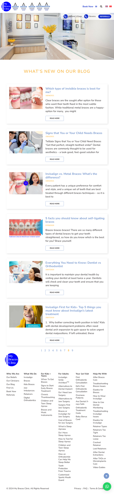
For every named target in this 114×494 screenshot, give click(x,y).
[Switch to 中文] (110, 6)
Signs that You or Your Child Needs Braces (73, 133)
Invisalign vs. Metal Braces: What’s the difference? (71, 175)
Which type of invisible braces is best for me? (72, 90)
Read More (55, 118)
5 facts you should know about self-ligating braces (75, 220)
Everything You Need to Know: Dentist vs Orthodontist (73, 264)
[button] (96, 6)
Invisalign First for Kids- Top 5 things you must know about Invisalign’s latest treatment (73, 310)
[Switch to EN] (107, 6)
